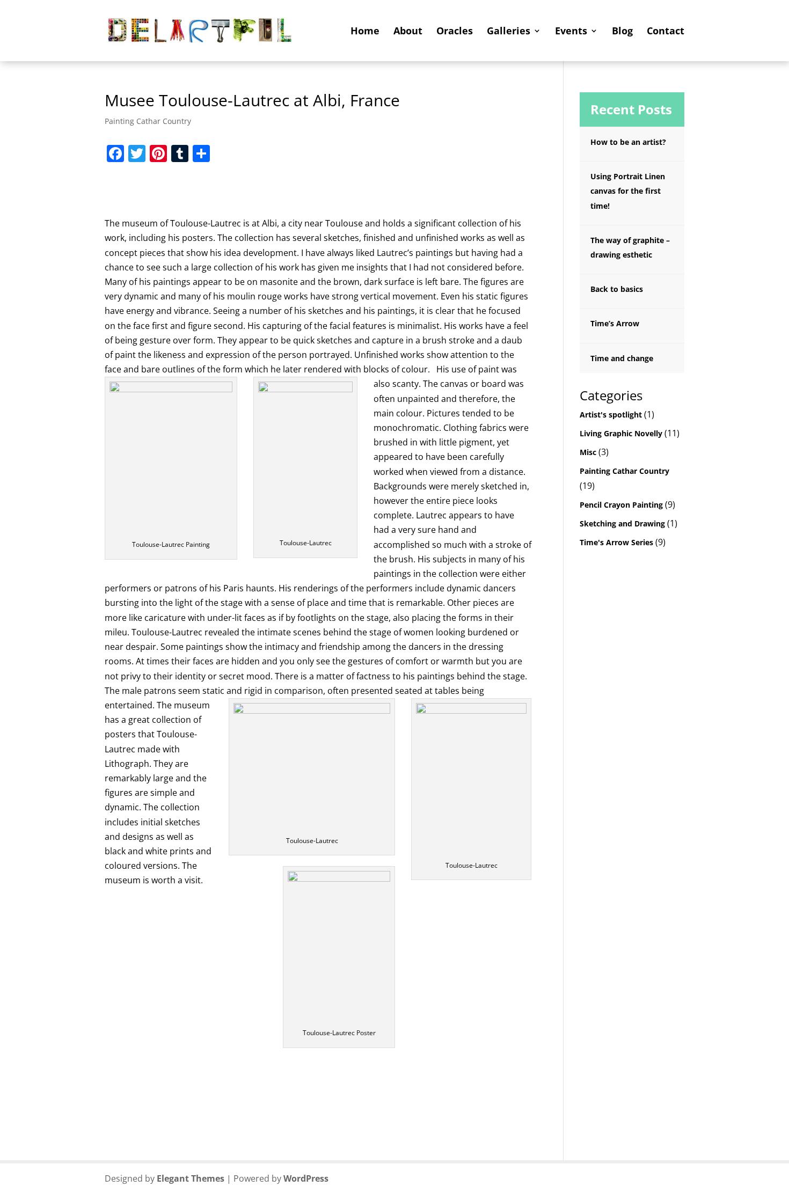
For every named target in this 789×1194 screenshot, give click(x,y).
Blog (622, 32)
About (407, 32)
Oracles (454, 32)
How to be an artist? (628, 142)
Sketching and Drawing (622, 523)
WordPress (305, 1178)
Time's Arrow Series (616, 542)
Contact (665, 32)
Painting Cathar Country (148, 121)
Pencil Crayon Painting (621, 505)
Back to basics (616, 289)
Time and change (621, 358)
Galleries (508, 32)
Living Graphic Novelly (621, 433)
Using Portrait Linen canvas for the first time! (627, 190)
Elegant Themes (190, 1178)
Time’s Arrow (614, 323)
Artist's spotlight (611, 414)
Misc (588, 452)
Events (571, 32)
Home (364, 32)
